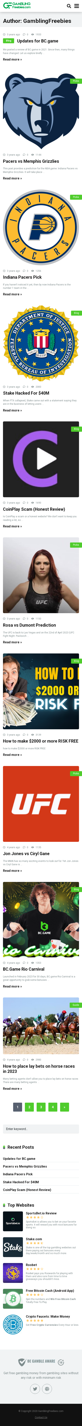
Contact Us (41, 1417)
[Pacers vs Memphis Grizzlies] (41, 111)
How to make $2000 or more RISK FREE (40, 741)
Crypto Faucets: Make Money (48, 1316)
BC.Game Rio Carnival (23, 969)
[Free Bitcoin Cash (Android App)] (13, 1307)
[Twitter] (35, 1389)
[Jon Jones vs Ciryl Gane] (41, 804)
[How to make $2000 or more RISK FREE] (41, 691)
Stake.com (34, 1239)
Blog (8, 40)
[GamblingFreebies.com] (17, 5)
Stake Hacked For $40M (26, 393)
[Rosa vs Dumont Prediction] (41, 575)
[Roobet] (13, 1282)
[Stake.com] (13, 1256)
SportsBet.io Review (41, 1213)
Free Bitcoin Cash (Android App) (50, 1291)
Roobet (31, 1265)
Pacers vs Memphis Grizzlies (31, 161)
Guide (76, 1005)
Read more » (12, 59)
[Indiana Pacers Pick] (41, 227)
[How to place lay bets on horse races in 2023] (41, 1025)
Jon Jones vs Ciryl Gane (26, 853)
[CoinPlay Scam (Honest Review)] (41, 459)
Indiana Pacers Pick (22, 277)
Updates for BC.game (37, 41)
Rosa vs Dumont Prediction (29, 625)
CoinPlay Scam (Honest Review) (34, 509)
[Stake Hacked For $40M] (41, 343)
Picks (76, 81)
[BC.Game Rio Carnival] (41, 919)
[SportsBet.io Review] (13, 1230)
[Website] (47, 1389)
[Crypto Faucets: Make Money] (13, 1333)
